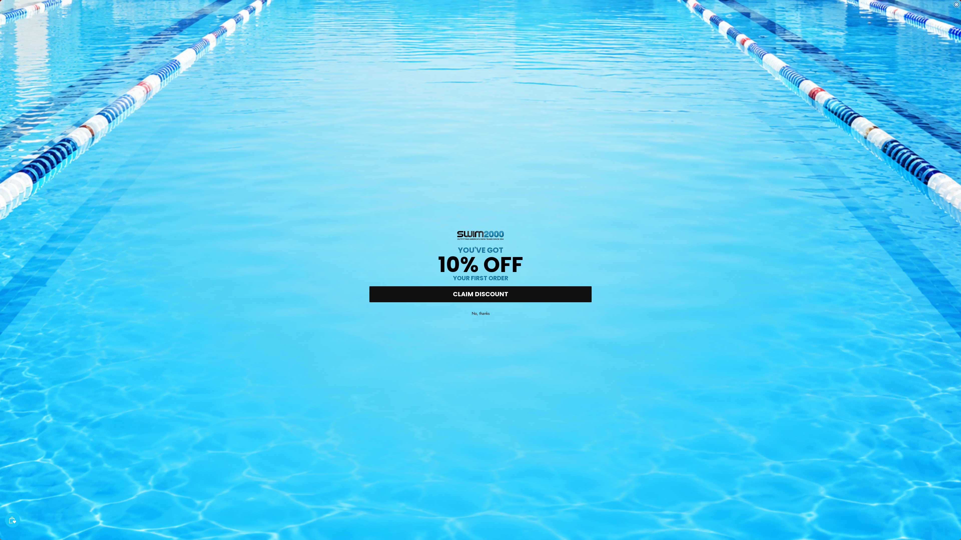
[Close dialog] (956, 4)
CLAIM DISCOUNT (480, 294)
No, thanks (481, 313)
